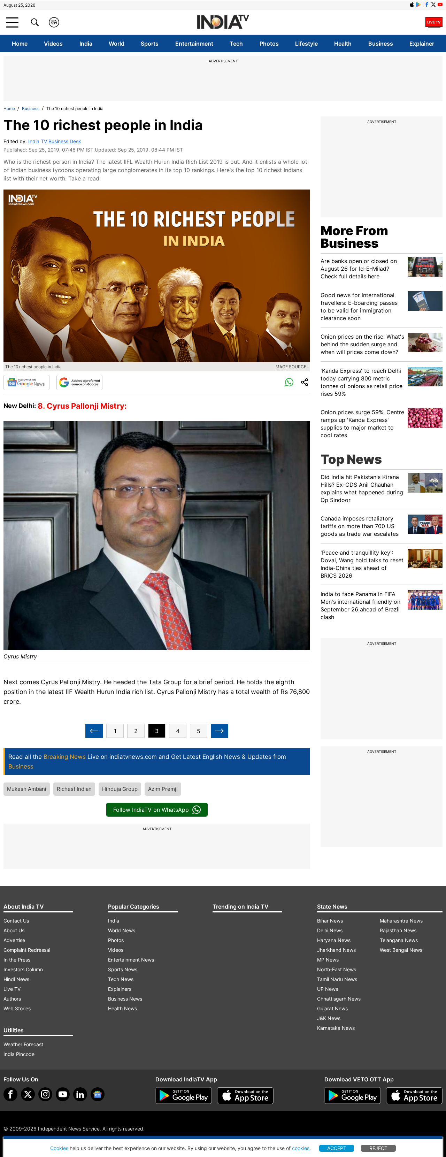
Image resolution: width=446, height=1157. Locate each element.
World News (121, 930)
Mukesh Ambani (26, 789)
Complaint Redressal (26, 950)
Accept (336, 1148)
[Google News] (26, 382)
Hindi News (16, 979)
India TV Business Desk (54, 141)
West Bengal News (401, 950)
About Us (13, 930)
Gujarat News (332, 1008)
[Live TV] (434, 22)
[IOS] (411, 4)
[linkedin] (80, 1094)
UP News (327, 989)
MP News (328, 960)
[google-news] (98, 1094)
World (116, 43)
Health (343, 43)
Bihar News (330, 921)
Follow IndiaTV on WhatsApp (151, 809)
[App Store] (245, 1095)
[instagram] (45, 1094)
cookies (300, 1148)
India (85, 43)
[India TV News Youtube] (440, 4)
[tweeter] (28, 1094)
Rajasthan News (398, 930)
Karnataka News (336, 1028)
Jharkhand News (336, 950)
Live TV (12, 989)
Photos (269, 43)
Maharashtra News (401, 921)
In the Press (16, 960)
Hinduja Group (120, 789)
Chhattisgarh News (339, 999)
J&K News (328, 1018)
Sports (150, 43)
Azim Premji (163, 789)
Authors (12, 999)
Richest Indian (74, 789)
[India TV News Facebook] (426, 4)
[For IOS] (414, 1095)
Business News (125, 999)
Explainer (421, 43)
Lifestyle (306, 43)
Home (20, 43)
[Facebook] (10, 1094)
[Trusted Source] (79, 382)
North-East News (336, 969)
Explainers (119, 989)
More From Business (354, 237)
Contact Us (16, 921)
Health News (122, 1008)
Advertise (14, 940)
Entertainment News (131, 960)
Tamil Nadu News (337, 979)
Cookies (59, 1148)
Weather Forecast (23, 1044)
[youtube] (63, 1094)
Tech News (120, 979)
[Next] (219, 731)
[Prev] (94, 731)
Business (380, 43)
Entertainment (194, 43)
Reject (378, 1148)
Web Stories (17, 1008)
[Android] (418, 4)
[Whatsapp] (289, 382)
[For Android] (352, 1095)
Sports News (122, 969)
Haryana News (334, 940)
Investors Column (23, 969)
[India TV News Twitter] (433, 4)
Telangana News (399, 940)
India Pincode (18, 1054)
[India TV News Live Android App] (183, 1095)
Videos (53, 43)
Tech (236, 43)
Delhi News (330, 930)
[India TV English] (223, 22)
